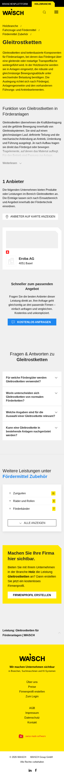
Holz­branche (42, 4)
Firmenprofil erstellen (32, 595)
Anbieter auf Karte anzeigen (32, 216)
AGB (32, 708)
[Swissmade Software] (32, 736)
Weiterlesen (10, 163)
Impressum (32, 712)
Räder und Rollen (33, 501)
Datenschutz (32, 717)
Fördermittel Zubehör (25, 476)
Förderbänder (33, 508)
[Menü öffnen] (56, 12)
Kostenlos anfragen (34, 322)
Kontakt (32, 722)
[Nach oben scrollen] (59, 632)
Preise (32, 686)
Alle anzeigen (34, 523)
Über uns (32, 682)
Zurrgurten (33, 493)
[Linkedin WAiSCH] (30, 770)
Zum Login (32, 696)
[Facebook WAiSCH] (36, 770)
